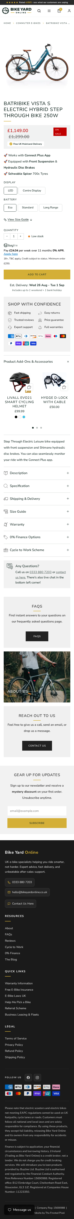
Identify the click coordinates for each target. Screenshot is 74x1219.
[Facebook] (28, 1077)
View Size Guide (18, 219)
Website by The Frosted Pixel (48, 1213)
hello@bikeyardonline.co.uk (29, 892)
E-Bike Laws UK (15, 996)
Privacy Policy (14, 1045)
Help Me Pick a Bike (18, 1002)
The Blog (11, 959)
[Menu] (49, 10)
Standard (28, 207)
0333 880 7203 (41, 572)
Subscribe (37, 823)
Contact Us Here (23, 904)
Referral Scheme (15, 1008)
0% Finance (12, 953)
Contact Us (37, 745)
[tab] (33, 428)
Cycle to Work (14, 947)
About (9, 928)
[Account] (69, 10)
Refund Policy (14, 1051)
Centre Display (32, 190)
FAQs (37, 636)
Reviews (10, 941)
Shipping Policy (15, 1057)
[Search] (39, 10)
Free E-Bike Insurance (19, 990)
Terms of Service (16, 1038)
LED (10, 190)
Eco (10, 207)
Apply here (11, 254)
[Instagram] (37, 1077)
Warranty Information (19, 983)
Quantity (11, 230)
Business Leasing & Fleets (22, 1015)
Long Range (50, 207)
